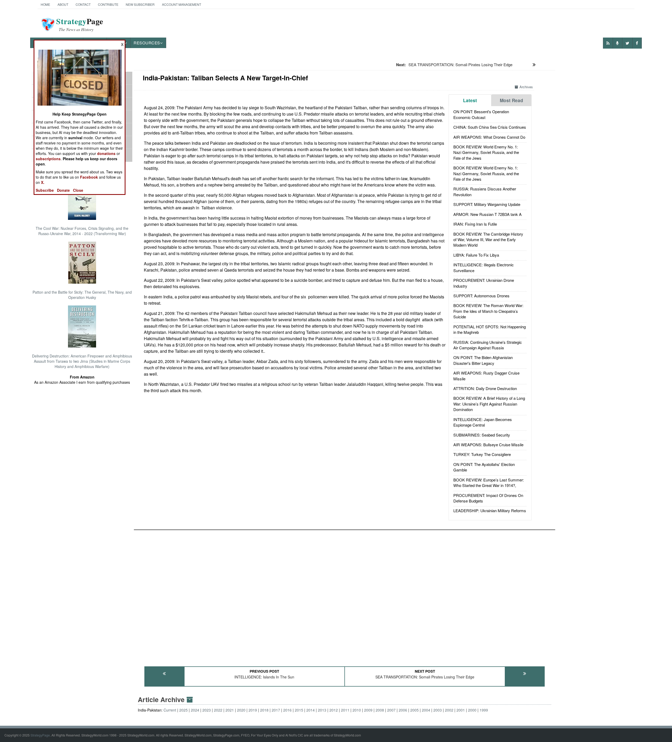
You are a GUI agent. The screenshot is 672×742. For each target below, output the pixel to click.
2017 (276, 710)
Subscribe (45, 190)
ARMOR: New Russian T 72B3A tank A (487, 214)
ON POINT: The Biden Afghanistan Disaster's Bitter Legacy (483, 360)
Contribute (108, 4)
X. (42, 182)
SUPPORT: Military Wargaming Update (486, 204)
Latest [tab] (470, 100)
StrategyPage (40, 735)
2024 (195, 710)
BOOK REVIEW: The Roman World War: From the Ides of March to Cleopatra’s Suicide (488, 311)
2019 (253, 710)
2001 (460, 710)
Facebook (89, 177)
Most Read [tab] (511, 100)
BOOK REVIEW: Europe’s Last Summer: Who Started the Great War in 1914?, (488, 482)
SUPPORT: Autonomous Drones (481, 295)
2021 (229, 710)
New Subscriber (140, 4)
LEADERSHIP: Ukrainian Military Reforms (489, 510)
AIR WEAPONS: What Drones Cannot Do (489, 137)
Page (79, 24)
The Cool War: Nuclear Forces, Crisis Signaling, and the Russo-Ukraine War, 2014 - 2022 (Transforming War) (82, 231)
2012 (333, 710)
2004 (426, 710)
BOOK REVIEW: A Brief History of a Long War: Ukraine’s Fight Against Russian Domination (489, 403)
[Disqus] (344, 595)
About (62, 4)
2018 (264, 710)
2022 (218, 710)
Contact (83, 4)
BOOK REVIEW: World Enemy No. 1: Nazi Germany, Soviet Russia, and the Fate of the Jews (486, 152)
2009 (368, 710)
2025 (183, 710)
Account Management (181, 4)
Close (78, 190)
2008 (380, 710)
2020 (241, 710)
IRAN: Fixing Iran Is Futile (475, 224)
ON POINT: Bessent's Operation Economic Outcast (481, 114)
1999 (484, 710)
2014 (310, 710)
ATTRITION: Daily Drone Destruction (485, 388)
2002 (449, 710)
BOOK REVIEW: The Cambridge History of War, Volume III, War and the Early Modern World (488, 239)
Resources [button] (147, 42)
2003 (437, 710)
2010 (357, 710)
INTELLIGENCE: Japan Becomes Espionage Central (482, 422)
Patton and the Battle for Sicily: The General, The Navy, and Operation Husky (82, 294)
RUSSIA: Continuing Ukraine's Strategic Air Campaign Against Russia (487, 344)
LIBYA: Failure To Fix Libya (476, 255)
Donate (63, 190)
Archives (526, 86)
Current (170, 710)
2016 (287, 710)
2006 (403, 710)
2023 (206, 710)
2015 (299, 710)
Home (45, 4)
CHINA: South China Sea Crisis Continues (489, 127)
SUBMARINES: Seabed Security (481, 435)
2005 (414, 710)
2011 (345, 710)
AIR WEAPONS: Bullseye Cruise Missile (488, 444)
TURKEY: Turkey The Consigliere (482, 454)
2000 (472, 710)
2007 (391, 710)
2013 (322, 710)
